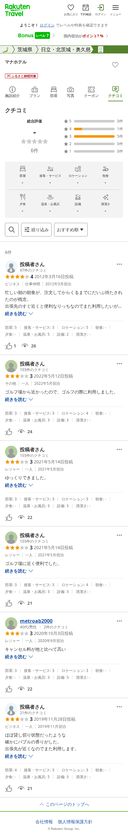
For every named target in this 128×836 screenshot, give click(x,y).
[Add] (115, 64)
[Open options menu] (119, 264)
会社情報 (44, 821)
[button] (26, 266)
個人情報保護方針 (75, 821)
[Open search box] (12, 230)
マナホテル (16, 62)
